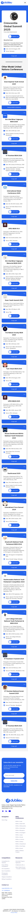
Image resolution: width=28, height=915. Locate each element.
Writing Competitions (6, 879)
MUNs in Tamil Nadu (20, 846)
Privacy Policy (14, 912)
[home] (6, 2)
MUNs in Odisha (19, 841)
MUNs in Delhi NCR (20, 823)
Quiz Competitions (6, 870)
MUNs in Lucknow (20, 839)
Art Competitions (6, 868)
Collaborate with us (20, 864)
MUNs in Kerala (19, 837)
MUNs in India (19, 821)
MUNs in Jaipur (19, 834)
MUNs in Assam (19, 848)
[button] (25, 3)
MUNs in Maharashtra (21, 826)
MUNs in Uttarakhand (21, 843)
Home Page (4, 820)
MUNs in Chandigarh (20, 832)
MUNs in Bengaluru (20, 830)
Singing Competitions (7, 876)
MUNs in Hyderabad (20, 828)
